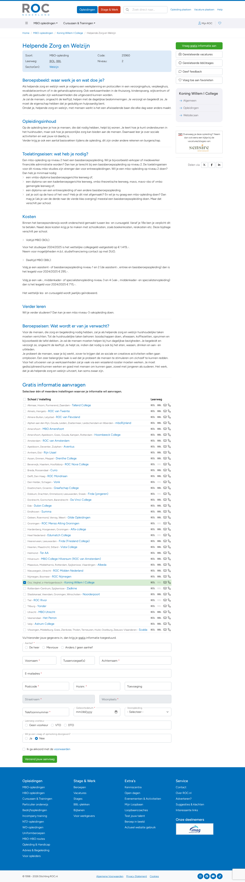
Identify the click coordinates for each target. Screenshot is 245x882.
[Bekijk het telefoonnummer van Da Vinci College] (169, 499)
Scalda (143, 629)
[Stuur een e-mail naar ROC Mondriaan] (165, 476)
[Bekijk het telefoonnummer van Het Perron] (169, 618)
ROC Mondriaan (57, 476)
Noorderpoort (91, 594)
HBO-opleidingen (33, 793)
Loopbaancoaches (136, 810)
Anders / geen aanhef (79, 647)
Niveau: (102, 61)
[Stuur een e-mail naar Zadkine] (165, 588)
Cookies (154, 876)
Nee (42, 738)
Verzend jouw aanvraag (40, 759)
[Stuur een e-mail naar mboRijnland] (165, 423)
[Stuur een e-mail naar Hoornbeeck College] (165, 434)
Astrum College (44, 623)
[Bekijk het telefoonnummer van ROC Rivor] (169, 600)
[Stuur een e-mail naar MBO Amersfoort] (165, 429)
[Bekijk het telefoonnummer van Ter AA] (169, 553)
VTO (58, 725)
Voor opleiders (31, 856)
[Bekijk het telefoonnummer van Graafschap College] (169, 488)
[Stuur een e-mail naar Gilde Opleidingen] (165, 517)
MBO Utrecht (46, 612)
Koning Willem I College (70, 33)
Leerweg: (31, 61)
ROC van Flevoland (68, 417)
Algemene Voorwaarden (109, 876)
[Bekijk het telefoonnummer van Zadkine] (169, 588)
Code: (101, 55)
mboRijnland (123, 423)
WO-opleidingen (32, 827)
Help (220, 9)
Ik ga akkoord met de (48, 749)
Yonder (41, 606)
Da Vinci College (80, 499)
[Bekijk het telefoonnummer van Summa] (169, 511)
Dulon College (43, 505)
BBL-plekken (82, 804)
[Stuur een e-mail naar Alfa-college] (165, 529)
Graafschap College (66, 488)
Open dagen (132, 793)
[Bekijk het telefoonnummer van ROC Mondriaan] (169, 476)
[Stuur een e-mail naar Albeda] (165, 564)
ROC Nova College (77, 464)
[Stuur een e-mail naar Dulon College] (165, 505)
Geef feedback (192, 71)
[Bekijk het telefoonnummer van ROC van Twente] (169, 411)
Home (25, 33)
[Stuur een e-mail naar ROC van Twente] (165, 411)
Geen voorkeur (38, 725)
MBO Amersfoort (53, 429)
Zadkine (72, 588)
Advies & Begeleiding (35, 850)
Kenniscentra (133, 787)
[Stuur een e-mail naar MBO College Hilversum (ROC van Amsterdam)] (165, 558)
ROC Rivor (40, 600)
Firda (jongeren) (98, 494)
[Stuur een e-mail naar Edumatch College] (165, 535)
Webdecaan (190, 115)
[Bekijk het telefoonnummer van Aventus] (169, 446)
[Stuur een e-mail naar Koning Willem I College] (165, 582)
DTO (71, 725)
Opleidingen (87, 9)
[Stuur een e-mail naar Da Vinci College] (165, 499)
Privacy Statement (136, 876)
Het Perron (50, 618)
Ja (30, 738)
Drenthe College (66, 458)
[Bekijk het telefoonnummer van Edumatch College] (169, 535)
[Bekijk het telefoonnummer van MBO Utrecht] (169, 612)
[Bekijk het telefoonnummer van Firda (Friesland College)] (169, 541)
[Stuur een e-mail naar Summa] (165, 511)
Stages (78, 798)
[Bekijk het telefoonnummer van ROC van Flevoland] (169, 417)
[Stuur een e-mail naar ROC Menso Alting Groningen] (165, 523)
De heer (34, 647)
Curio (53, 470)
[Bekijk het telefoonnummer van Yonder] (169, 606)
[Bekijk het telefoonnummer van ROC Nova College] (169, 464)
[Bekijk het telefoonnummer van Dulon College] (169, 505)
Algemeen (189, 100)
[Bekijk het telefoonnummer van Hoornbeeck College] (169, 434)
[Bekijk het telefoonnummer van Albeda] (169, 564)
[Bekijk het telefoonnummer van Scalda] (169, 629)
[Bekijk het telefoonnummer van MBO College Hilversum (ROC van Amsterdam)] (169, 558)
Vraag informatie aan (199, 45)
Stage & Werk (109, 9)
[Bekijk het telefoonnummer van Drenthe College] (169, 458)
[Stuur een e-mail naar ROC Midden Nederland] (165, 570)
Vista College (68, 547)
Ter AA (44, 553)
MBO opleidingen (44, 23)
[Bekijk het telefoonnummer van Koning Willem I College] (169, 582)
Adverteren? (184, 798)
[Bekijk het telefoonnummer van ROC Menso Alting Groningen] (169, 523)
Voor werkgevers (84, 816)
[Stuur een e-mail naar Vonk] (165, 482)
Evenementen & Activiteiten (143, 798)
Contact (181, 787)
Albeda (102, 564)
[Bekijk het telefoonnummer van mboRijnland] (169, 423)
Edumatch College (59, 535)
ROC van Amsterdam (56, 440)
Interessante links (187, 810)
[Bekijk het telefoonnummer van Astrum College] (169, 623)
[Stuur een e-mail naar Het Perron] (165, 618)
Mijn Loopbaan (134, 804)
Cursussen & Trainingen (78, 23)
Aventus (69, 446)
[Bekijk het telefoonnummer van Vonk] (169, 482)
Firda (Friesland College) (74, 541)
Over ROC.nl (183, 793)
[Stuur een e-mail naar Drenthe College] (165, 458)
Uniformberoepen (33, 833)
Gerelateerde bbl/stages (198, 63)
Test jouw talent (135, 816)
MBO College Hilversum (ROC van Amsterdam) (71, 558)
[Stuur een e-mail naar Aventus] (165, 446)
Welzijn (54, 67)
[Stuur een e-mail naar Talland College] (165, 405)
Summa (46, 511)
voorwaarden (62, 749)
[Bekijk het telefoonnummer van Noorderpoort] (169, 594)
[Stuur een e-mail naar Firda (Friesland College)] (165, 541)
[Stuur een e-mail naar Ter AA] (165, 553)
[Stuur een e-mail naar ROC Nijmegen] (165, 576)
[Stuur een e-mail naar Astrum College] (165, 623)
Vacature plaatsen (204, 9)
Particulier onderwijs (35, 804)
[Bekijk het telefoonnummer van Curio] (169, 470)
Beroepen (80, 787)
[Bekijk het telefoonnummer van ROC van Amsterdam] (169, 440)
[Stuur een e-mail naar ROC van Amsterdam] (165, 440)
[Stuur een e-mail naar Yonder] (165, 606)
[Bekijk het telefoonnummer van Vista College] (169, 547)
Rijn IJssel (50, 452)
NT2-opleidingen (33, 821)
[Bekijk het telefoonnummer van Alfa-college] (169, 529)
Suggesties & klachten (190, 804)
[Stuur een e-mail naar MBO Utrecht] (165, 612)
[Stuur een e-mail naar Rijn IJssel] (165, 452)
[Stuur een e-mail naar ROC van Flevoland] (165, 417)
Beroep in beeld (135, 821)
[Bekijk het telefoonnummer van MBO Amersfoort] (169, 429)
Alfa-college (78, 529)
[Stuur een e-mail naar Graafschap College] (165, 488)
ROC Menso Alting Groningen (60, 523)
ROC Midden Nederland (68, 570)
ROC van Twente (59, 411)
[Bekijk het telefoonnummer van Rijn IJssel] (169, 452)
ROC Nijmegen (61, 576)
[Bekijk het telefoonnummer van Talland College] (169, 405)
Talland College (81, 405)
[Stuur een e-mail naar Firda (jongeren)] (165, 494)
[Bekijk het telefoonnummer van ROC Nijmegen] (169, 576)
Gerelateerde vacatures (198, 54)
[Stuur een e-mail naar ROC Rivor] (165, 600)
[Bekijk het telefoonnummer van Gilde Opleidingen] (169, 517)
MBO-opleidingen (43, 33)
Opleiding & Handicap (36, 844)
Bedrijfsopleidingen (34, 810)
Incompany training (34, 816)
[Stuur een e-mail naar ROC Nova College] (165, 464)
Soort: (29, 55)
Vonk (57, 482)
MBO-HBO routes (33, 838)
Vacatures (80, 793)
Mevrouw (52, 647)
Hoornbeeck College (107, 434)
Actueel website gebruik (140, 827)
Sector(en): (32, 67)
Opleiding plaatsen (180, 9)
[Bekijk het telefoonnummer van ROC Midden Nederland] (169, 570)
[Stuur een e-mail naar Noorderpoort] (165, 594)
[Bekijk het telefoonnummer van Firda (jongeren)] (169, 494)
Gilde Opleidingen (79, 517)
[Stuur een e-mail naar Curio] (165, 470)
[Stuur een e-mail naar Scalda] (165, 629)
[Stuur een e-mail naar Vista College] (165, 547)
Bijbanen (79, 810)
